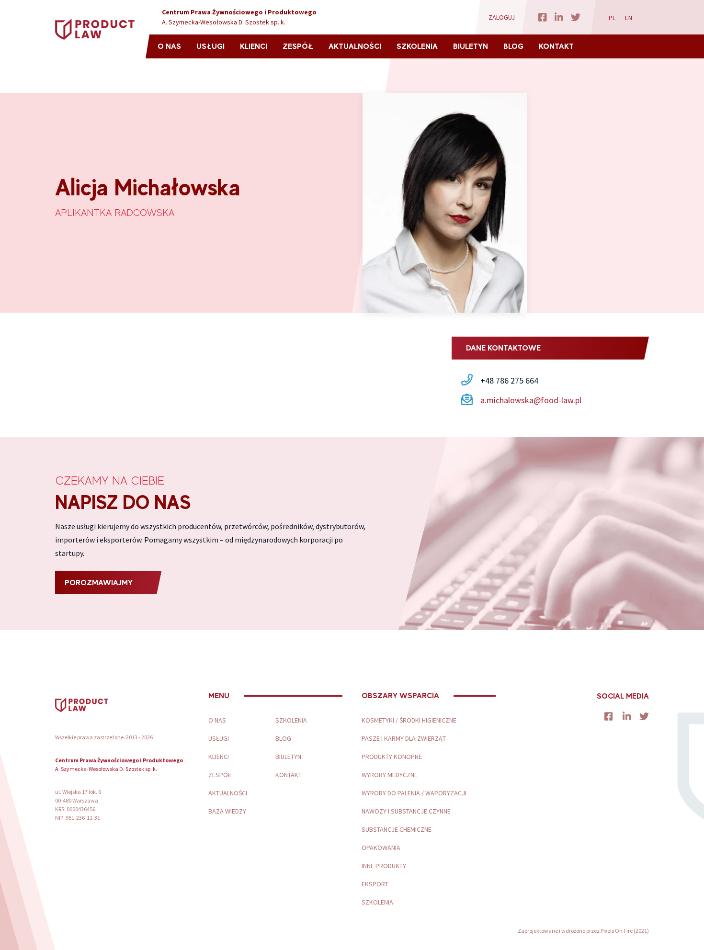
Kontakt (556, 46)
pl (612, 17)
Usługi (210, 46)
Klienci (253, 46)
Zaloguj (501, 17)
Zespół (298, 46)
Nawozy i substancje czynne (406, 811)
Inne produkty (384, 865)
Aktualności (355, 46)
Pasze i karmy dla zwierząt (404, 738)
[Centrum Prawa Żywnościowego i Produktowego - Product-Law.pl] (95, 29)
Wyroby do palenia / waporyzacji (414, 793)
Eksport (375, 884)
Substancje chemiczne (396, 829)
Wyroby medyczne (390, 774)
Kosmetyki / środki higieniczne (409, 720)
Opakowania (381, 847)
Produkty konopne (392, 756)
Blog (513, 46)
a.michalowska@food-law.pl (530, 400)
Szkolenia (417, 46)
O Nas (169, 46)
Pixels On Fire (617, 930)
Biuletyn (470, 46)
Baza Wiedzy (227, 811)
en (628, 17)
